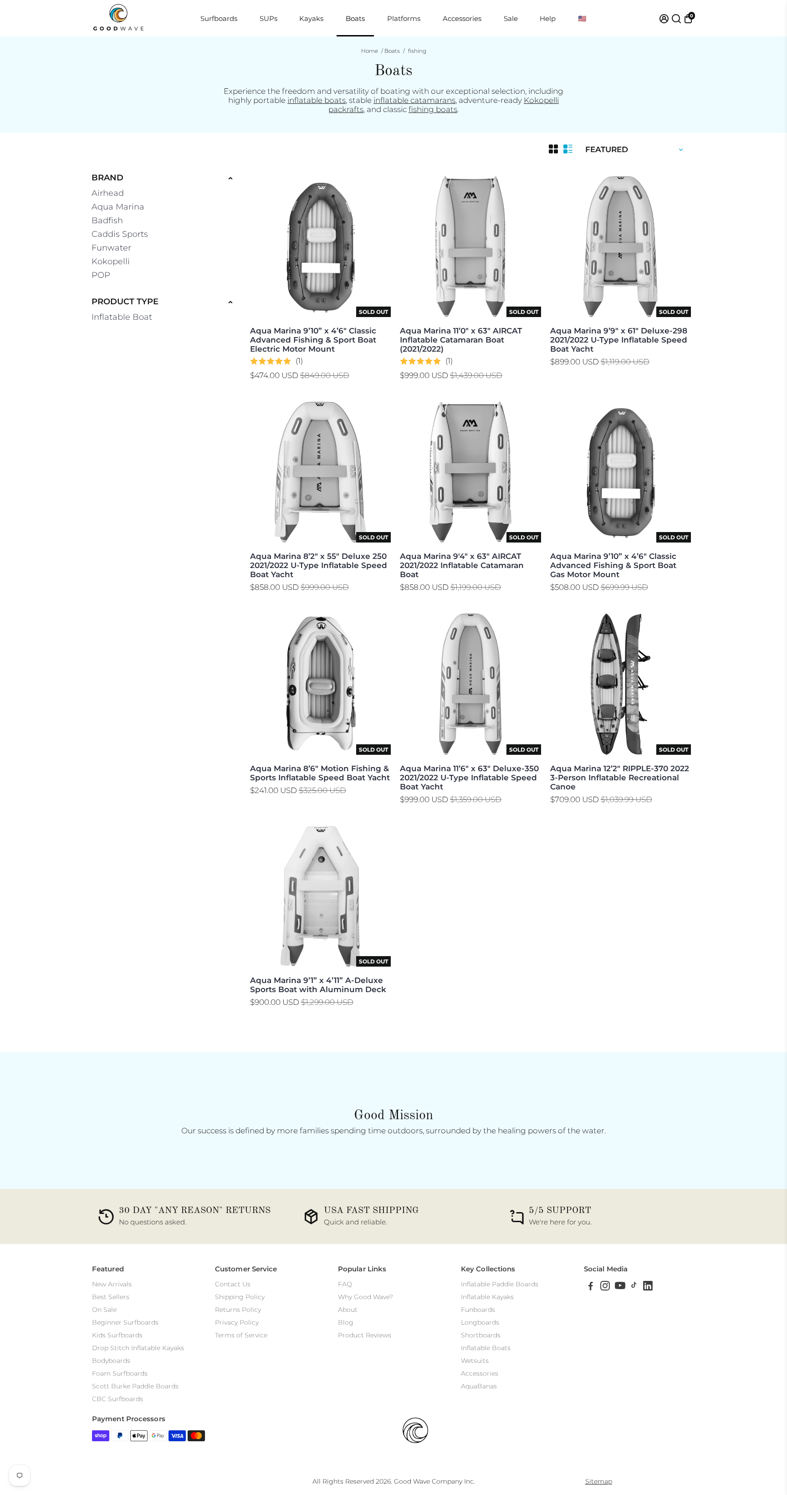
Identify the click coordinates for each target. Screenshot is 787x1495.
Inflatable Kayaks (487, 1296)
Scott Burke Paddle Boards (135, 1386)
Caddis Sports (120, 234)
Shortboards (481, 1335)
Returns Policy (238, 1309)
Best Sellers (110, 1296)
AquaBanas (479, 1386)
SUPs (268, 18)
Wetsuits (475, 1360)
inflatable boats (316, 100)
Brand (107, 178)
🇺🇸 (582, 18)
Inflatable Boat (122, 317)
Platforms (403, 18)
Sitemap (598, 1481)
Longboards (480, 1322)
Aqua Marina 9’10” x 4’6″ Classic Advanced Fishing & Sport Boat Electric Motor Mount (313, 339)
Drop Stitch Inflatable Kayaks (138, 1348)
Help (548, 18)
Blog (345, 1322)
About (348, 1309)
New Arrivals (112, 1284)
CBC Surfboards (117, 1399)
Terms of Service (241, 1335)
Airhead (108, 193)
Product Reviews (364, 1335)
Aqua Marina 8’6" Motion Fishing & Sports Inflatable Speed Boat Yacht (320, 773)
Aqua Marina (118, 207)
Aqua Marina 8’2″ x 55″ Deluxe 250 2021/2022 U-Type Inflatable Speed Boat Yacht (318, 565)
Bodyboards (111, 1360)
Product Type (125, 302)
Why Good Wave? (365, 1296)
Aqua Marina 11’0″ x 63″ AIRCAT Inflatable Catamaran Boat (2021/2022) (461, 339)
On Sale (104, 1309)
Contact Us (232, 1284)
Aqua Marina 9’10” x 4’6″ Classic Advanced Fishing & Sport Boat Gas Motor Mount (613, 565)
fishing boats (433, 109)
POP (101, 275)
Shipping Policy (240, 1296)
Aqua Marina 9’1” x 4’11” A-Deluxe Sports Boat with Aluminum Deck (318, 985)
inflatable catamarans (414, 100)
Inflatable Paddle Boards (499, 1284)
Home (369, 50)
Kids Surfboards (117, 1335)
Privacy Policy (237, 1322)
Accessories (462, 18)
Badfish (107, 220)
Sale (511, 18)
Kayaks (311, 18)
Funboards (478, 1309)
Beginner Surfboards (125, 1322)
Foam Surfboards (120, 1373)
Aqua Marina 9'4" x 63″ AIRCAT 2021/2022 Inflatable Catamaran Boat (462, 565)
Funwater (111, 248)
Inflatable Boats (486, 1348)
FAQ (345, 1284)
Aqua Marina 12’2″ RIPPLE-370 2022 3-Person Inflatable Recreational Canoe (619, 777)
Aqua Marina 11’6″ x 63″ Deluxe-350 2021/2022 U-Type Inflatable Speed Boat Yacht (469, 777)
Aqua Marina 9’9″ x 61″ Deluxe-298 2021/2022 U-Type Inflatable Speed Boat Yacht (618, 339)
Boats (355, 18)
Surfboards (218, 18)
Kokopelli (111, 261)
